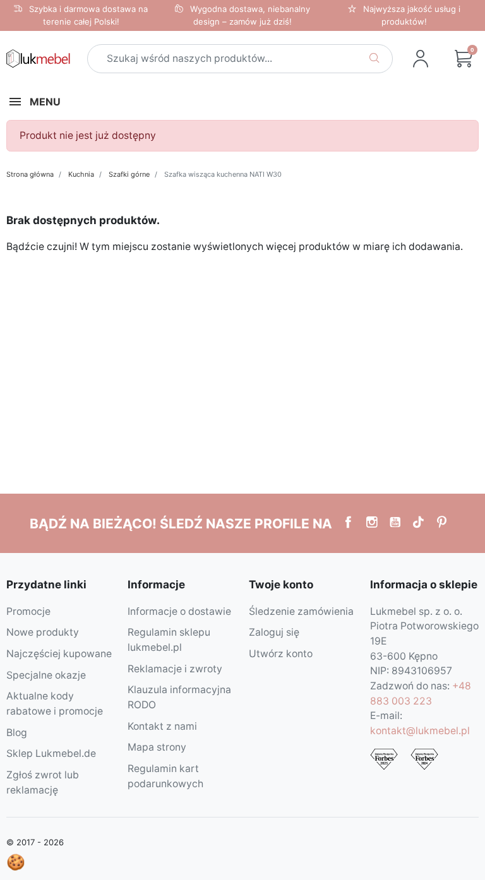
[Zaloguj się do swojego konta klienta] (420, 59)
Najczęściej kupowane (59, 654)
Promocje (28, 611)
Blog (16, 733)
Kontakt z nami (162, 726)
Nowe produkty (42, 632)
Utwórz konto (281, 654)
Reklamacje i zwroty (175, 669)
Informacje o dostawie (179, 611)
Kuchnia (81, 174)
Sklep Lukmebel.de (51, 753)
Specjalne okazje (46, 675)
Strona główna (30, 174)
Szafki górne (129, 174)
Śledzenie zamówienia (301, 611)
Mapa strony (157, 747)
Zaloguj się (274, 632)
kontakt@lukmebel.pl (420, 731)
